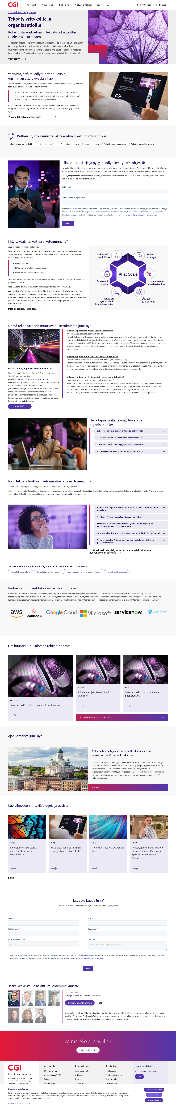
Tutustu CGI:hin (83, 4)
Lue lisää (19, 406)
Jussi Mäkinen (72, 992)
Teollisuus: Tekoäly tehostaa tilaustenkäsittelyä (119, 517)
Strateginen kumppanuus (22, 12)
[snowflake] (157, 614)
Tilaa (139, 1077)
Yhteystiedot (112, 1083)
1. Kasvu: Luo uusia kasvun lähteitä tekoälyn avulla (120, 430)
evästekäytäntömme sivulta (19, 1103)
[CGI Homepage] (13, 4)
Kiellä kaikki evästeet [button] (154, 1100)
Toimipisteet (50, 1083)
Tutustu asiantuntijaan (80, 1002)
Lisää (11, 877)
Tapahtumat (80, 1083)
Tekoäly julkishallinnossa (48, 572)
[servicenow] (128, 615)
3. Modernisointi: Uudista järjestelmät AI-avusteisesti (121, 444)
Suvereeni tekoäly (91, 144)
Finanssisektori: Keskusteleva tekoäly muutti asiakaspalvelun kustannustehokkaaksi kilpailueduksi (125, 525)
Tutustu (130, 787)
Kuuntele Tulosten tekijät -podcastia (96, 717)
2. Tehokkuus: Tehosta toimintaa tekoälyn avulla (119, 437)
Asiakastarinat (81, 1071)
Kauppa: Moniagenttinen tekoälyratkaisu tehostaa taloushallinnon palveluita (127, 508)
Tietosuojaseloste (114, 1075)
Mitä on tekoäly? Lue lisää (22, 308)
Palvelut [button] (31, 4)
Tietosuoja (111, 1071)
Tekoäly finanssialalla (20, 572)
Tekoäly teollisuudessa (117, 572)
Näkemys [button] (64, 4)
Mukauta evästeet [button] (154, 1095)
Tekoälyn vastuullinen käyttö (142, 144)
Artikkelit (79, 1075)
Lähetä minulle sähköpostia (100, 1003)
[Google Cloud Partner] (61, 616)
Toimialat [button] (47, 4)
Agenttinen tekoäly (47, 144)
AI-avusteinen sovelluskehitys (22, 144)
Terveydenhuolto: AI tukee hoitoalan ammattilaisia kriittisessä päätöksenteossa (125, 541)
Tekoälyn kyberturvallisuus (115, 144)
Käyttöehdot (112, 1079)
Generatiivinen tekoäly (70, 144)
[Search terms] (108, 5)
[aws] (16, 618)
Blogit (78, 1079)
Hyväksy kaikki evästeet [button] (154, 1090)
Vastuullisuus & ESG (52, 1075)
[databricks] (34, 616)
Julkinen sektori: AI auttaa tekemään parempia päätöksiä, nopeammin (129, 533)
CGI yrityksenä (50, 1071)
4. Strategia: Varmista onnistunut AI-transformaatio (121, 451)
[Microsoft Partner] (95, 617)
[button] (13, 998)
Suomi (162, 4)
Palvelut (47, 1079)
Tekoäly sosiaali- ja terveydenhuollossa (82, 572)
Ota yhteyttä (144, 4)
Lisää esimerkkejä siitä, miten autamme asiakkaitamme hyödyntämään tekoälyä (120, 551)
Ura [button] (98, 4)
